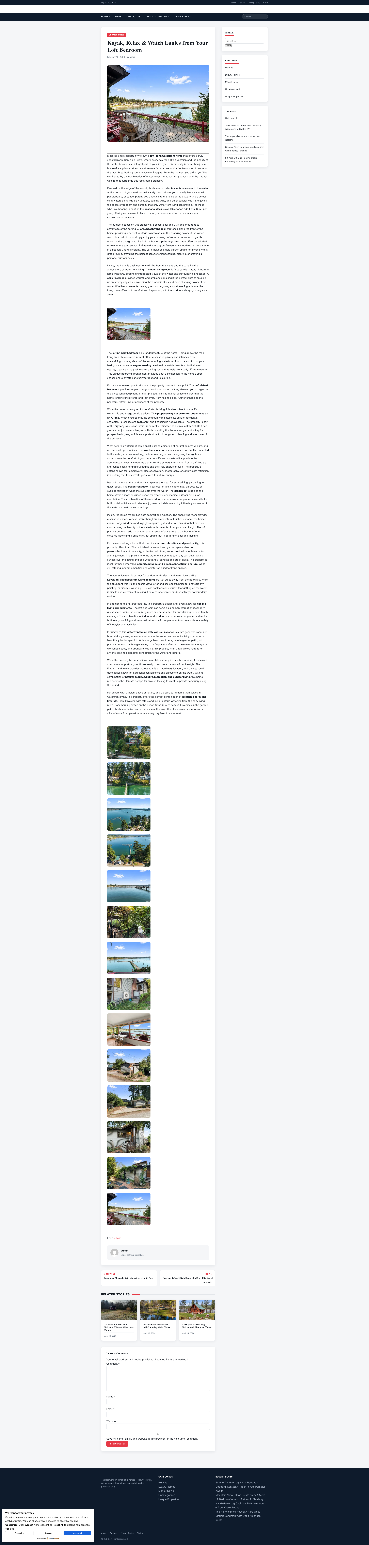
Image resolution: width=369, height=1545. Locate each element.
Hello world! (231, 118)
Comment (113, 1363)
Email (110, 1409)
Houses (105, 16)
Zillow (117, 1238)
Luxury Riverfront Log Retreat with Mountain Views (196, 1326)
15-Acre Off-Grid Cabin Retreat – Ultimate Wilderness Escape (118, 1327)
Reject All (48, 1533)
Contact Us (133, 16)
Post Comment (117, 1444)
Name (110, 1396)
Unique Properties (234, 96)
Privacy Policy (254, 3)
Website (111, 1421)
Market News (231, 82)
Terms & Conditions (157, 16)
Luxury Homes (232, 75)
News (118, 16)
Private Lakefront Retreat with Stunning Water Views (156, 1326)
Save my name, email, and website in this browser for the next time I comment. (152, 1438)
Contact (242, 3)
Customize (19, 1533)
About (233, 3)
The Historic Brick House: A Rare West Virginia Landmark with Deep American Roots (238, 1515)
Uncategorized (116, 35)
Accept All (77, 1533)
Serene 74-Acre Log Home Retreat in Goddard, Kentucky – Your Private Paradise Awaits (240, 1486)
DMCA (265, 3)
